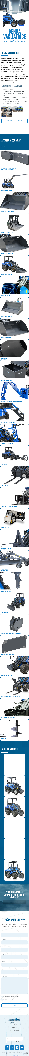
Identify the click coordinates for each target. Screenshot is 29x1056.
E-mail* (3, 946)
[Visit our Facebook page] (7, 1047)
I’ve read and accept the (15, 1041)
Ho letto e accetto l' (11, 996)
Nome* (3, 932)
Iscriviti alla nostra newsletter (8, 999)
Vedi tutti (3, 146)
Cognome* (4, 939)
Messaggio (4, 976)
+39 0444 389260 (15, 1030)
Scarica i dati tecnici (14, 121)
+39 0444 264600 (15, 1028)
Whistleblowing (19, 1052)
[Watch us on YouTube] (22, 1047)
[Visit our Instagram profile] (17, 1047)
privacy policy (20, 1041)
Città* (3, 969)
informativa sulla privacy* (14, 996)
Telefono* (4, 954)
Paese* (3, 961)
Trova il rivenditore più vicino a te (14, 902)
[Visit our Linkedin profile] (12, 1047)
